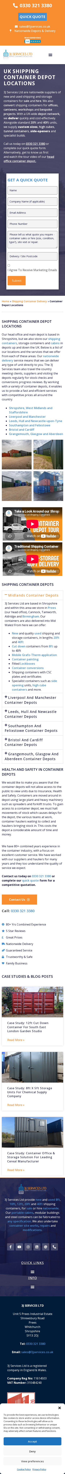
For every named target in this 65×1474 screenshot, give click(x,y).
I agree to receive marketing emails (32, 270)
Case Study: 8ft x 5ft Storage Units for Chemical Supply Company (29, 1092)
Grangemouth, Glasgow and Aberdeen (36, 434)
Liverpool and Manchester (27, 417)
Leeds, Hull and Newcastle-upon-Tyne (35, 421)
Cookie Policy (24, 1469)
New (15, 633)
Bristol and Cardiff (21, 430)
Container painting (25, 659)
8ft (51, 646)
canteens (10, 110)
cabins (55, 343)
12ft (20, 1204)
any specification (19, 1221)
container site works (23, 1226)
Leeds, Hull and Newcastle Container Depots (31, 714)
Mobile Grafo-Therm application (34, 655)
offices (53, 105)
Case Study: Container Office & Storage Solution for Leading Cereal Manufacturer (31, 1157)
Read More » (15, 1040)
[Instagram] (28, 1246)
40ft (46, 122)
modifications (32, 1230)
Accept (32, 1441)
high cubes (46, 127)
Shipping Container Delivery (29, 301)
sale (26, 101)
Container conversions (28, 668)
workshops (26, 110)
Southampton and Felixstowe (29, 425)
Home (5, 301)
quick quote (30, 880)
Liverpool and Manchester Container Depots (30, 700)
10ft (13, 1204)
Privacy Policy (39, 1469)
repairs (45, 1226)
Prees (52, 608)
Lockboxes (27, 664)
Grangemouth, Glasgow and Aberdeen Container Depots (32, 756)
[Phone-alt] (54, 1246)
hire (38, 101)
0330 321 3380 (35, 144)
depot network (48, 114)
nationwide (51, 1208)
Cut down (18, 646)
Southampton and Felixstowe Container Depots (31, 728)
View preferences (32, 1461)
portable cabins (22, 1213)
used (37, 633)
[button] (59, 1408)
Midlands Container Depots (33, 595)
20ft (33, 122)
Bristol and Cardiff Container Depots (24, 742)
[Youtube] (19, 1246)
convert (10, 105)
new (39, 1200)
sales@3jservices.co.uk (37, 1352)
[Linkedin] (37, 1246)
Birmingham (30, 616)
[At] (45, 1246)
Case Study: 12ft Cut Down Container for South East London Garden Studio (28, 1027)
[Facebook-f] (10, 1246)
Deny (32, 1451)
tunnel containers (16, 131)
